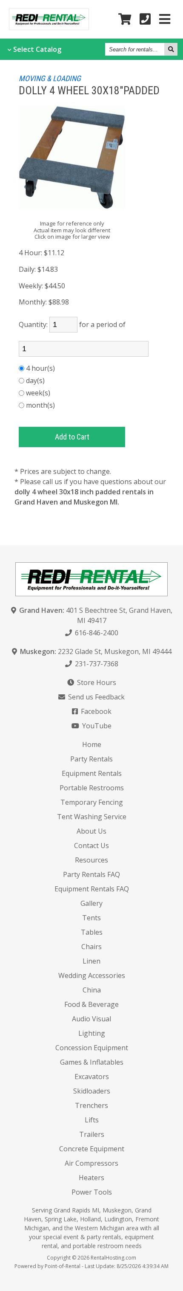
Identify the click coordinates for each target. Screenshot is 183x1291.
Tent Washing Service (91, 816)
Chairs (91, 946)
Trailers (91, 1134)
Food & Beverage (91, 1004)
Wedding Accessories (91, 975)
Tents (91, 917)
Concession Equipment (91, 1047)
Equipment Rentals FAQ (91, 889)
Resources (91, 860)
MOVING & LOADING (50, 78)
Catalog (37, 49)
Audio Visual (91, 1018)
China (92, 990)
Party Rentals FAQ (91, 874)
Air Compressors (91, 1163)
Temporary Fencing (91, 802)
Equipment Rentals (92, 773)
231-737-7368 (95, 663)
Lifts (92, 1120)
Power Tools (91, 1192)
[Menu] (164, 19)
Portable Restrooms (92, 787)
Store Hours (95, 682)
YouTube (96, 725)
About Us (91, 831)
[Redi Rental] (49, 27)
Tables (92, 932)
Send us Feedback (95, 697)
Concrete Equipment (91, 1148)
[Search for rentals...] (170, 49)
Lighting (91, 1033)
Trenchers (91, 1105)
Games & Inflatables (91, 1062)
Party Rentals (91, 759)
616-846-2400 (95, 632)
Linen (91, 961)
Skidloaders (91, 1091)
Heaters (91, 1177)
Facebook (95, 711)
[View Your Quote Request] (124, 19)
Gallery (91, 903)
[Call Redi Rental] (145, 19)
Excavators (91, 1076)
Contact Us (91, 845)
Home (91, 744)
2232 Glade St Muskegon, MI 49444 (96, 651)
